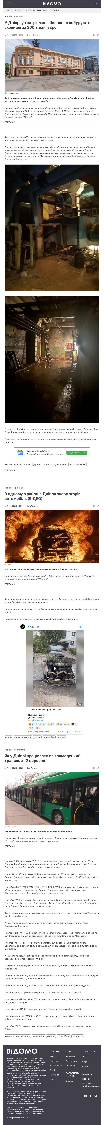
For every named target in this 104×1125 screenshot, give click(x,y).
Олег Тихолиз (32, 506)
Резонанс (70, 1056)
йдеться (34, 114)
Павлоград (55, 10)
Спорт (53, 1079)
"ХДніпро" (42, 579)
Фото (85, 1056)
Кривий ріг (19, 10)
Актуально (71, 1061)
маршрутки (38, 1036)
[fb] (93, 35)
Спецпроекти (90, 1051)
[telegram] (98, 35)
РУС (95, 4)
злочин (37, 737)
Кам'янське (42, 10)
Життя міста (19, 16)
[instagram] (85, 1096)
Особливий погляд (73, 1074)
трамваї (51, 1036)
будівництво (60, 464)
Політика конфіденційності (91, 1084)
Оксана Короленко (34, 35)
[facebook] (90, 1096)
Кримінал (18, 487)
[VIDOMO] (52, 3)
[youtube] (95, 1096)
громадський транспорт (17, 1036)
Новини (8, 16)
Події (52, 1070)
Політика (54, 1061)
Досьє (69, 1081)
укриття (37, 464)
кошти (27, 464)
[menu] (9, 4)
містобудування (13, 464)
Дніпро (9, 10)
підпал (8, 737)
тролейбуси (64, 1036)
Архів (85, 1066)
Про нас (86, 1079)
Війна (52, 1056)
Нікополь (30, 10)
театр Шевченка (77, 464)
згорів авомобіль (22, 737)
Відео (85, 1061)
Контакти (87, 1074)
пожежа (61, 737)
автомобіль (49, 737)
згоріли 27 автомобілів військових (59, 619)
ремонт (47, 464)
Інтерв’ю (70, 1065)
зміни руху (77, 1036)
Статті (69, 1051)
